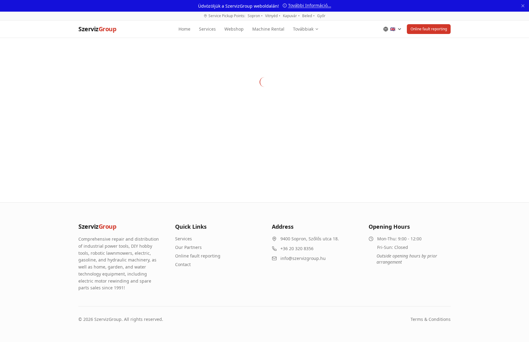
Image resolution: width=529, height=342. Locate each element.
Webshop (234, 29)
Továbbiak (303, 29)
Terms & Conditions (431, 319)
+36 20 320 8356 (296, 248)
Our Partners (188, 247)
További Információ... (309, 5)
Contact (183, 264)
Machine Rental (268, 29)
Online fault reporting (429, 29)
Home (184, 29)
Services (207, 29)
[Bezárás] (523, 5)
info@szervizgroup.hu (303, 258)
